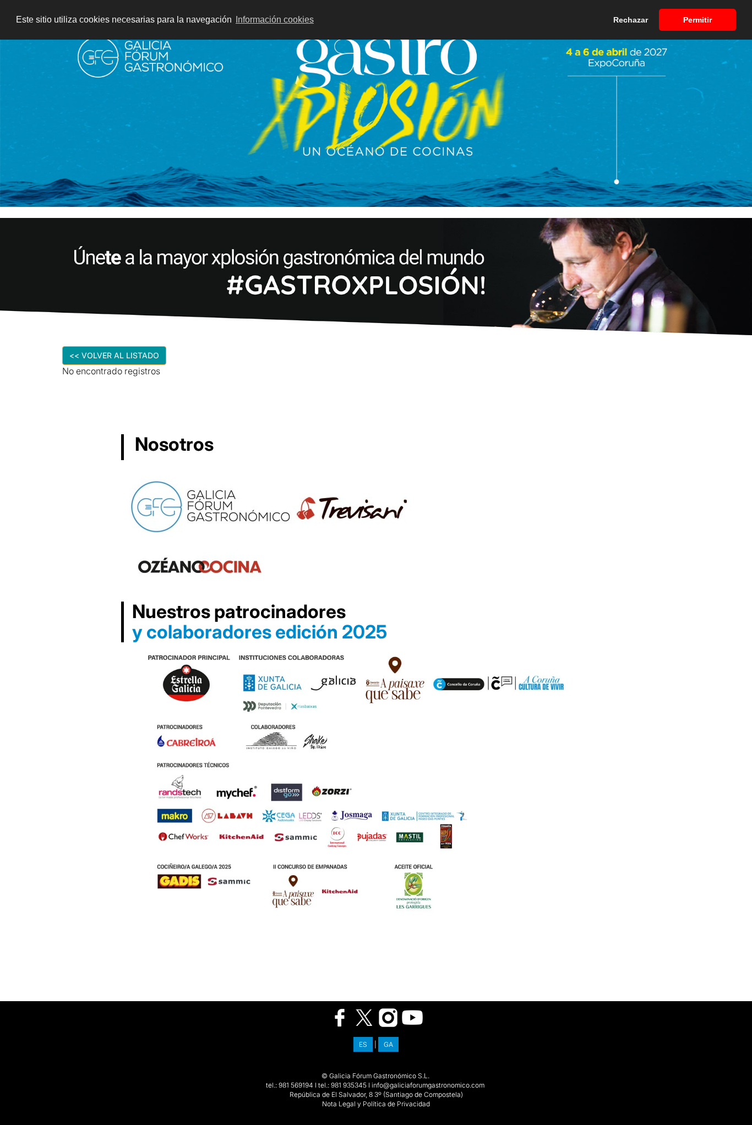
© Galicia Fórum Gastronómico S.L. (375, 1076)
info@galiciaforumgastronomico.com (428, 1085)
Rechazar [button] (630, 19)
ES (363, 1044)
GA (388, 1044)
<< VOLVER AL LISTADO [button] (114, 355)
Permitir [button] (697, 19)
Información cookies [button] (275, 19)
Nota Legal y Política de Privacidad (376, 1104)
